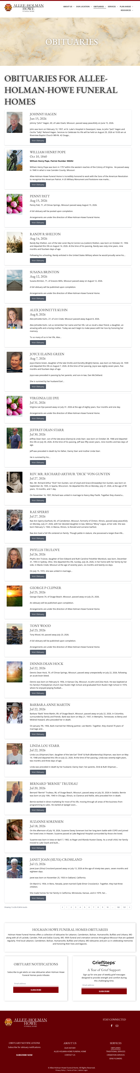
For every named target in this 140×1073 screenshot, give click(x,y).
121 (124, 907)
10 (107, 907)
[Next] (130, 907)
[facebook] (112, 1026)
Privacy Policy (60, 1070)
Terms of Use (72, 1070)
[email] (117, 1026)
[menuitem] (68, 6)
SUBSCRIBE (36, 990)
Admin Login (83, 1070)
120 (118, 907)
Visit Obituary (38, 140)
